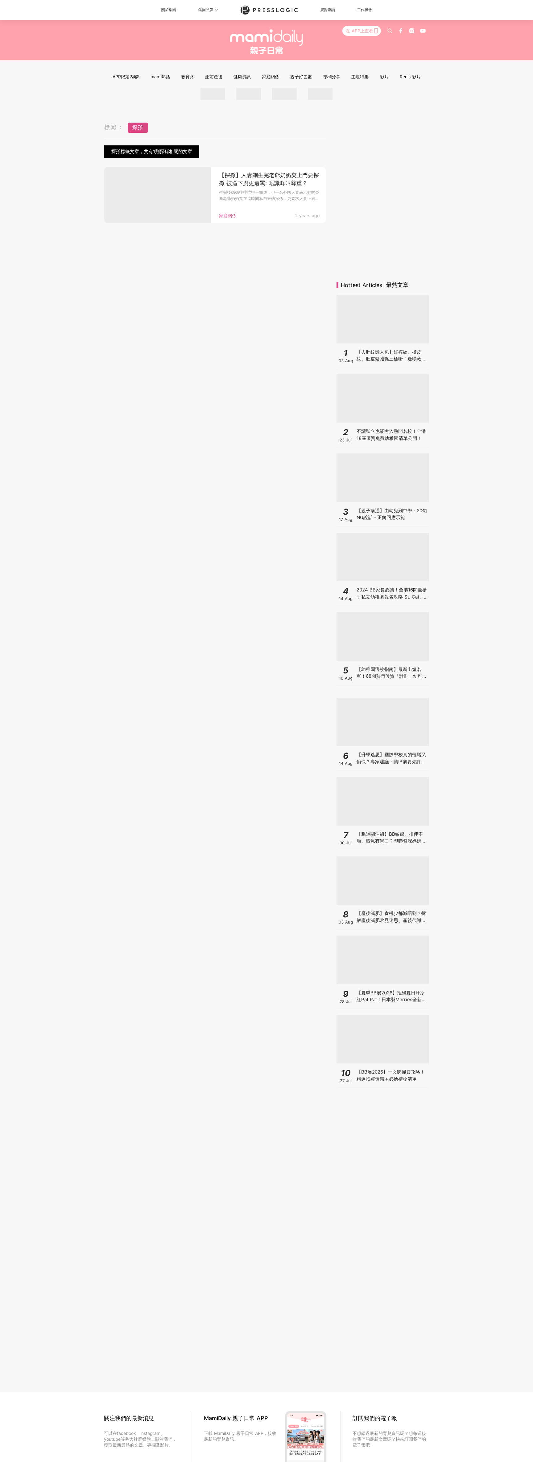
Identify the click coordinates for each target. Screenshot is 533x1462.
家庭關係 (270, 76)
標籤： (114, 127)
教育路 (187, 76)
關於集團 (168, 9)
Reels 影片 (410, 76)
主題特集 (360, 76)
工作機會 (364, 9)
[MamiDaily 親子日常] (266, 41)
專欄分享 (331, 76)
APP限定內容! (126, 76)
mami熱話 (160, 76)
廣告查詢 (327, 9)
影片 (384, 76)
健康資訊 (242, 76)
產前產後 (213, 76)
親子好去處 (301, 76)
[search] (390, 31)
